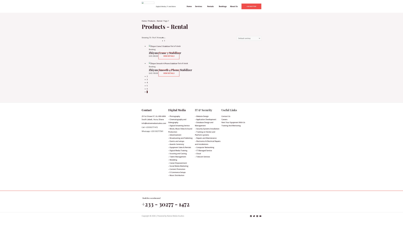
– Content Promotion (176, 169)
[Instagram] (257, 216)
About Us (234, 6)
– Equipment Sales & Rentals (179, 147)
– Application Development (205, 119)
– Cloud (198, 153)
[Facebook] (251, 216)
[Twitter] (254, 216)
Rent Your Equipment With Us (233, 122)
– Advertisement (174, 135)
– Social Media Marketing (178, 166)
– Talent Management (177, 157)
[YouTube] (260, 216)
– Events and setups (176, 141)
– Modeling (172, 160)
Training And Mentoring (231, 125)
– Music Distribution (176, 175)
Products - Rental (155, 21)
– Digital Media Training (177, 150)
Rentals (210, 6)
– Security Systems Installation (207, 129)
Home (189, 6)
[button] (251, 6)
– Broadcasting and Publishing (180, 138)
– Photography (174, 116)
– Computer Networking (204, 147)
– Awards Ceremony (176, 144)
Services (198, 6)
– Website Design (202, 116)
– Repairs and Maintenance (206, 138)
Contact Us (225, 116)
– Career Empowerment (177, 163)
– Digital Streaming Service (179, 125)
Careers (224, 119)
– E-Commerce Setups (177, 172)
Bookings (223, 6)
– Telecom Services (202, 157)
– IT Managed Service (203, 150)
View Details (168, 56)
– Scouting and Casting (177, 153)
